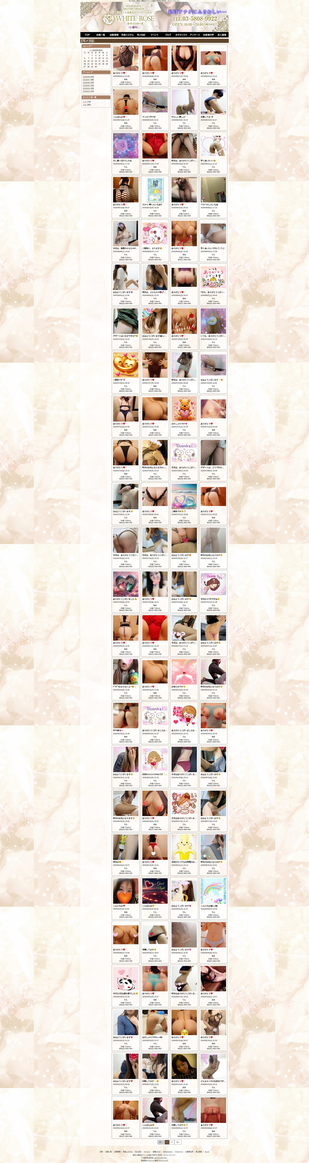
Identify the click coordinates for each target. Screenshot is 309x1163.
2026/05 (86, 86)
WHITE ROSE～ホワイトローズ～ (155, 1158)
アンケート (195, 34)
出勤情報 (114, 34)
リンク (207, 1151)
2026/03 (86, 91)
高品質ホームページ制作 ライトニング (154, 1160)
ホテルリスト (181, 34)
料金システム (127, 34)
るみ (85, 105)
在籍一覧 (100, 34)
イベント (154, 34)
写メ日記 (141, 34)
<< (91, 50)
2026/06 (86, 83)
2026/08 (86, 77)
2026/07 (86, 80)
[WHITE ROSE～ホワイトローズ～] (154, 17)
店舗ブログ (168, 34)
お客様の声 (208, 34)
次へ (178, 1142)
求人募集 (222, 34)
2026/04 (86, 88)
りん (85, 102)
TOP (87, 34)
